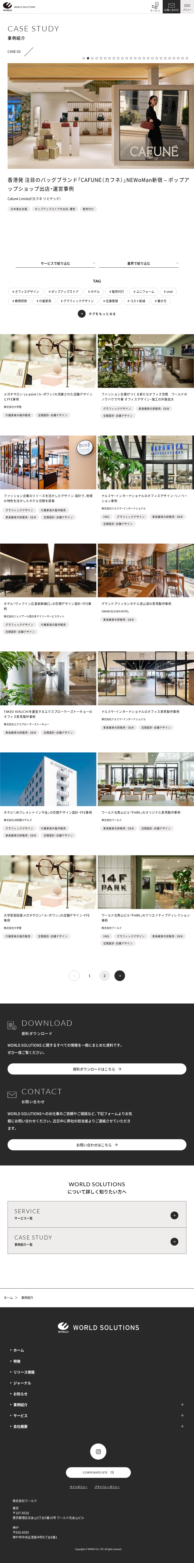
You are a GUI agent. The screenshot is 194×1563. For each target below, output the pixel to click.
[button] (84, 58)
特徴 (16, 1361)
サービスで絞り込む (55, 263)
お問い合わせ (171, 10)
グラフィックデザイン (117, 408)
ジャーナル (22, 1383)
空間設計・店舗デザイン (52, 415)
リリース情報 (24, 1372)
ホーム (8, 1298)
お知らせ (20, 1394)
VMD (106, 517)
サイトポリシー (78, 1487)
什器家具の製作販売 (18, 415)
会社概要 (20, 1426)
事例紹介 (20, 1405)
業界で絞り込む (138, 263)
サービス (155, 10)
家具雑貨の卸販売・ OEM (154, 408)
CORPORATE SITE (95, 1472)
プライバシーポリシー (107, 1487)
